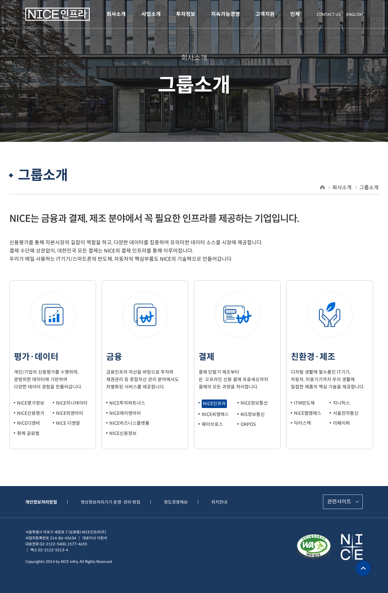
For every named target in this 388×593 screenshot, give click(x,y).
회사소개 (116, 14)
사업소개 (151, 14)
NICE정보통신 (254, 403)
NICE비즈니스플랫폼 (129, 423)
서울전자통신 (345, 413)
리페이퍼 (341, 423)
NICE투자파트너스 (127, 403)
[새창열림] (313, 547)
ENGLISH (354, 14)
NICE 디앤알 (68, 423)
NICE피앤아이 (69, 413)
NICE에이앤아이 (125, 413)
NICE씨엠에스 (215, 414)
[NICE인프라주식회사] (57, 14)
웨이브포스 (212, 424)
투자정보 (185, 14)
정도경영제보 (176, 502)
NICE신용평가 (30, 413)
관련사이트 (339, 502)
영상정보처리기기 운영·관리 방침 (110, 502)
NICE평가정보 (30, 403)
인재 (295, 14)
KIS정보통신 (253, 414)
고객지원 (265, 14)
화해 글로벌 (28, 433)
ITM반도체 (304, 403)
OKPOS (248, 424)
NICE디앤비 (28, 423)
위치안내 (219, 502)
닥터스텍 (302, 423)
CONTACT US (329, 14)
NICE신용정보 (123, 433)
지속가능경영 (225, 14)
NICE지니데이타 (71, 403)
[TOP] (363, 568)
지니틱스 (341, 403)
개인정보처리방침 (41, 502)
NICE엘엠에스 (307, 413)
